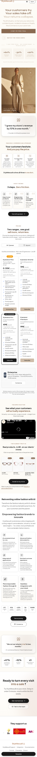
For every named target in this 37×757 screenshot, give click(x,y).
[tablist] (18, 245)
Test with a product (17, 214)
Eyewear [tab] (11, 245)
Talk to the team (19, 707)
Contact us (18, 383)
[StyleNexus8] (7, 1)
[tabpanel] (18, 307)
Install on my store (18, 482)
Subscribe (27, 309)
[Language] (27, 1)
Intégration (20, 747)
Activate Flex (10, 309)
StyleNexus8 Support (9, 747)
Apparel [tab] (28, 245)
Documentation (29, 747)
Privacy (25, 750)
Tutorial (11, 750)
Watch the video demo (16, 38)
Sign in (32, 1)
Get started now (17, 701)
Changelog (18, 750)
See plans (19, 754)
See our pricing (18, 618)
